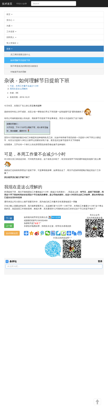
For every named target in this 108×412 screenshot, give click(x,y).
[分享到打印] (79, 233)
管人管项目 (11, 42)
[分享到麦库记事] (63, 233)
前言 (8, 14)
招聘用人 (10, 37)
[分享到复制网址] (74, 233)
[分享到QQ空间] (31, 233)
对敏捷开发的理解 (18, 71)
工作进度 (10, 31)
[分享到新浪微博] (37, 233)
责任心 (9, 19)
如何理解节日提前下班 (20, 60)
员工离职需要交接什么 (20, 54)
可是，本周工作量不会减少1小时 (24, 85)
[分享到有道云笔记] (58, 233)
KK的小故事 (21, 3)
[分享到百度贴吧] (53, 233)
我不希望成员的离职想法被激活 (24, 65)
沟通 (8, 25)
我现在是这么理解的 (19, 88)
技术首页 (7, 3)
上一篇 (9, 225)
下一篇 (9, 218)
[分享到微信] (47, 233)
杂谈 (8, 48)
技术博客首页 (12, 233)
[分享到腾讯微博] (42, 233)
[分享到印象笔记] (69, 233)
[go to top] (97, 402)
